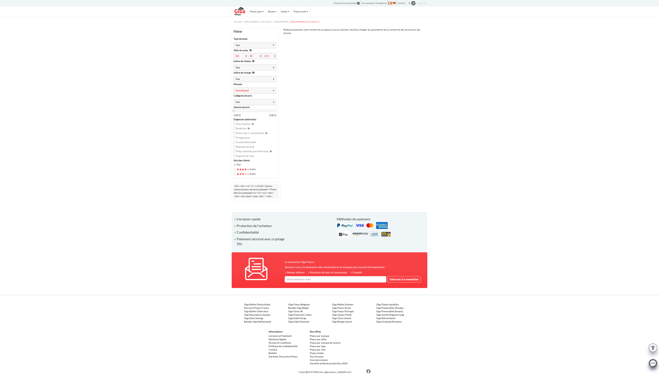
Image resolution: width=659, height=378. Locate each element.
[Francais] (389, 3)
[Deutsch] (394, 3)
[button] (653, 347)
